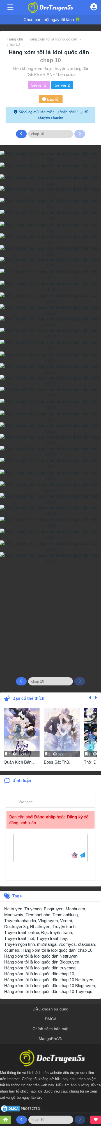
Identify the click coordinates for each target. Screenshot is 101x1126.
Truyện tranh (63, 926)
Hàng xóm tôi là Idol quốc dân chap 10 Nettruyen (48, 979)
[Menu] (10, 7)
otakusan (86, 944)
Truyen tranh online (21, 932)
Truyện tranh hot (19, 938)
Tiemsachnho (38, 914)
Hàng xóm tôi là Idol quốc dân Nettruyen (40, 956)
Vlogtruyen (48, 920)
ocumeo (11, 950)
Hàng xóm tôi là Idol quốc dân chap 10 (39, 973)
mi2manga (46, 944)
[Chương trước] (21, 134)
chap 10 (85, 950)
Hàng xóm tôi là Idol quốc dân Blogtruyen (41, 962)
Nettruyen (13, 908)
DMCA (50, 1019)
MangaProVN (51, 1038)
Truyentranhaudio (20, 920)
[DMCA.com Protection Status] (21, 1108)
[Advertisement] (50, 618)
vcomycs (67, 944)
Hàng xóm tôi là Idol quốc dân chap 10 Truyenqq (48, 991)
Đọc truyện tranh (56, 932)
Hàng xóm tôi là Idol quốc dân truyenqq (39, 967)
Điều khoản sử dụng (50, 1009)
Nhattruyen (40, 926)
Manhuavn (75, 908)
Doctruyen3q (16, 926)
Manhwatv (13, 914)
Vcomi (66, 920)
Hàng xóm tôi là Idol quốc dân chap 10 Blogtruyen (49, 985)
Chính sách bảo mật (50, 1028)
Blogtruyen (53, 908)
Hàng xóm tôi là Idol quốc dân (50, 52)
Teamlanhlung (65, 914)
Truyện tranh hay (51, 938)
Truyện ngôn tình (19, 944)
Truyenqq (33, 908)
